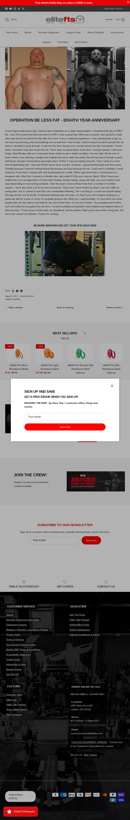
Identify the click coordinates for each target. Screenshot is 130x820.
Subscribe (65, 427)
